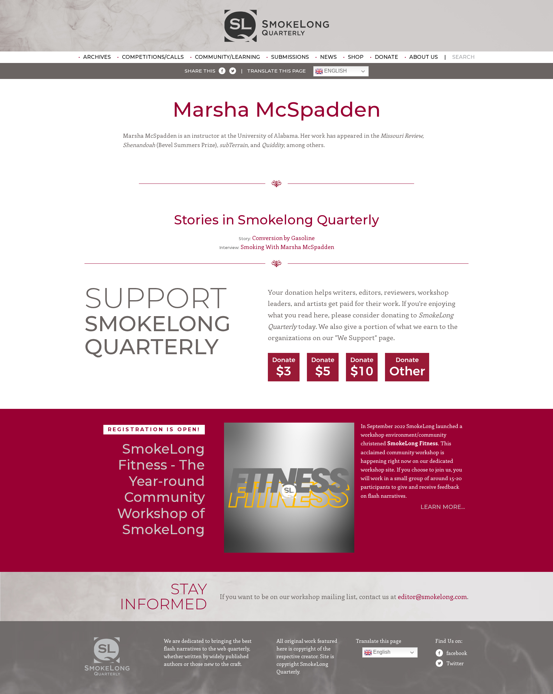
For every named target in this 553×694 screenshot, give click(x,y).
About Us (423, 57)
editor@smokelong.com (432, 596)
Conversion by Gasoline (283, 238)
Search (463, 57)
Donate (386, 57)
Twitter (455, 663)
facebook (456, 653)
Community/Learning (227, 57)
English (335, 71)
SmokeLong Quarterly (277, 26)
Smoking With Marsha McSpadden (287, 247)
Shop (356, 57)
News (328, 57)
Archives (97, 57)
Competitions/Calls (153, 57)
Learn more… (443, 507)
